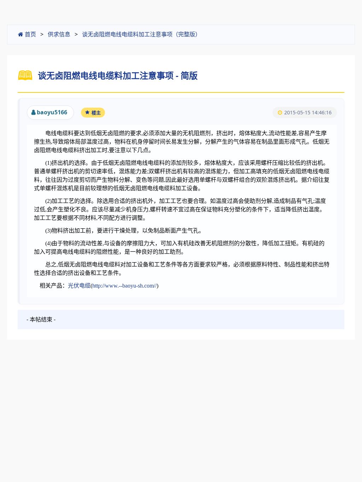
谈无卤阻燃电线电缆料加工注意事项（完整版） (141, 34)
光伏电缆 (79, 286)
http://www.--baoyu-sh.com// (124, 286)
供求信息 (59, 34)
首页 (29, 34)
